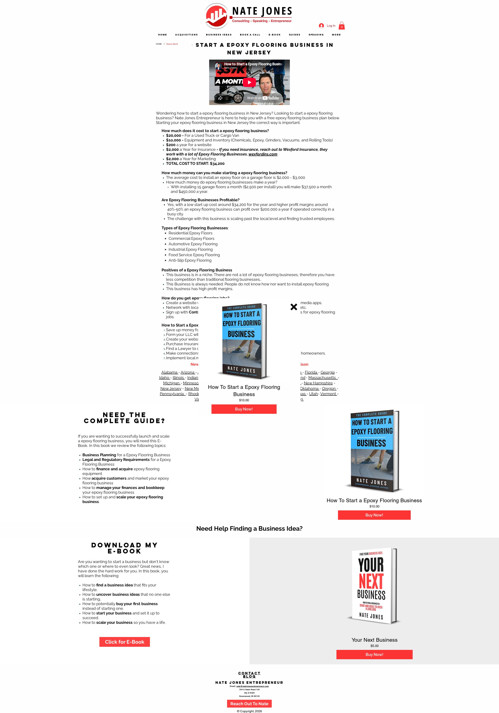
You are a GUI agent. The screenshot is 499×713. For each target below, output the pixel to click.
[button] (293, 307)
